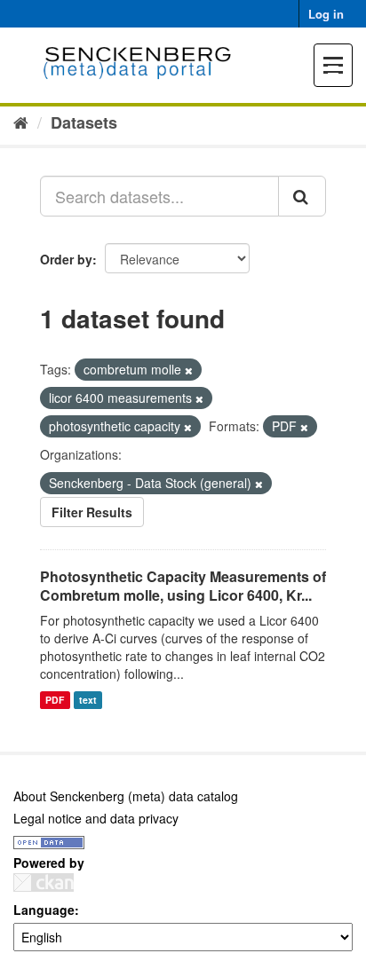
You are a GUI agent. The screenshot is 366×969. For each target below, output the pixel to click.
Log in (326, 13)
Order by (66, 259)
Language (44, 909)
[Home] (20, 121)
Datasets (84, 122)
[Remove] (189, 370)
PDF (54, 699)
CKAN (43, 882)
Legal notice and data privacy (96, 818)
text (88, 699)
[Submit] (302, 196)
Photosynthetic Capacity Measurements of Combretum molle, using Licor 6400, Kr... (183, 585)
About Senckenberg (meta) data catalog (125, 796)
